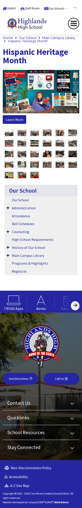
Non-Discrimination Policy (30, 468)
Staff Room (32, 8)
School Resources (26, 432)
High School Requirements (33, 239)
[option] (13, 302)
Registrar (19, 271)
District (11, 8)
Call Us (60, 379)
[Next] (71, 7)
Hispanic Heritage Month (28, 41)
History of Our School (28, 247)
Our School (27, 38)
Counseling (20, 231)
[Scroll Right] (75, 305)
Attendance (21, 216)
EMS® (50, 502)
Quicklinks (18, 417)
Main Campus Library (58, 38)
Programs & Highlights (30, 263)
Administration (24, 208)
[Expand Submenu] (8, 207)
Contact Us (18, 403)
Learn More (14, 119)
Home (8, 38)
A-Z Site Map (19, 486)
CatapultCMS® (36, 502)
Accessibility (18, 477)
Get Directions (19, 379)
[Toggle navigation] (73, 23)
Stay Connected (24, 447)
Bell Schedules (23, 223)
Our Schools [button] (57, 9)
